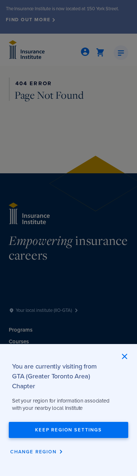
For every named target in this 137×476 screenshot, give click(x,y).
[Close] (124, 356)
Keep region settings (68, 429)
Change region (33, 451)
